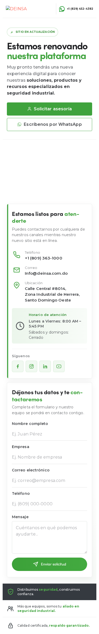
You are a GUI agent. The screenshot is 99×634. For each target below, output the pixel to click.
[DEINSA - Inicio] (20, 9)
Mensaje (20, 517)
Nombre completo (30, 424)
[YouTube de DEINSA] (59, 366)
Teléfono (21, 493)
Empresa (20, 447)
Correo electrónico (31, 470)
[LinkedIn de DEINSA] (45, 366)
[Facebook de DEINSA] (17, 366)
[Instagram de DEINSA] (31, 366)
